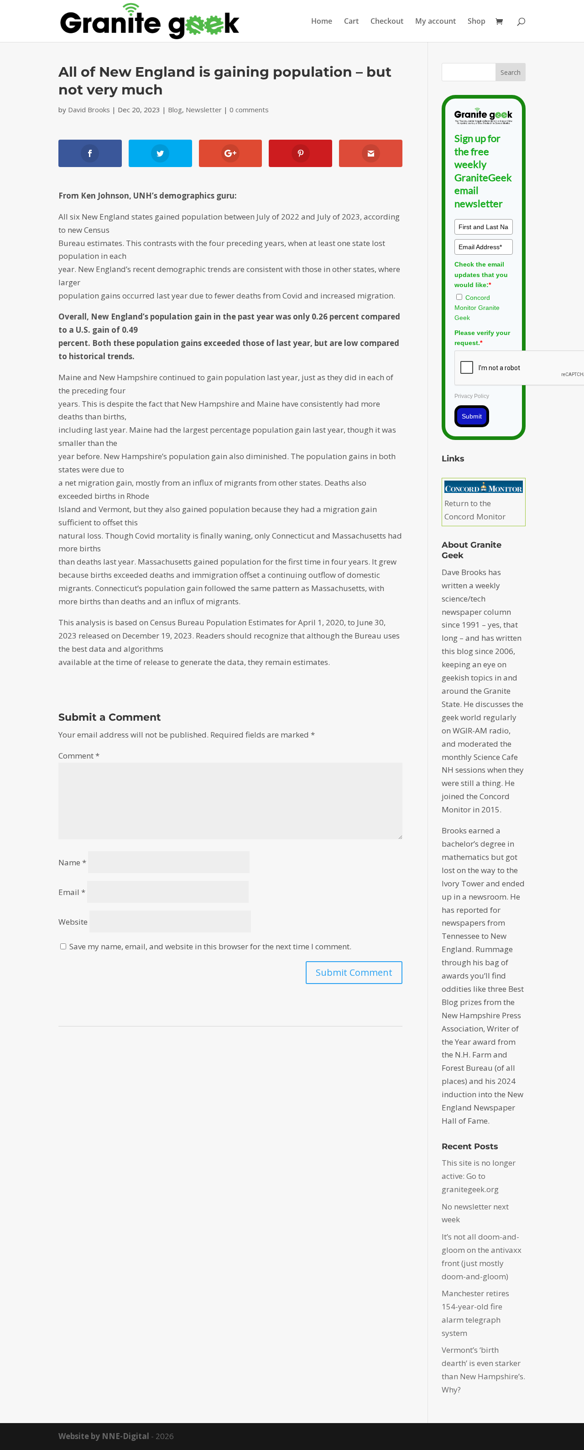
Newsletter (204, 109)
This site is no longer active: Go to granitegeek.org (479, 1175)
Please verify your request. (482, 337)
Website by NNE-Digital (103, 1436)
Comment (78, 755)
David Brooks (89, 109)
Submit (472, 416)
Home (321, 22)
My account (435, 22)
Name (72, 862)
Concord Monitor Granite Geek (477, 308)
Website (73, 921)
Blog (175, 109)
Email (71, 892)
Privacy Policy (471, 396)
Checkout (386, 22)
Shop (476, 22)
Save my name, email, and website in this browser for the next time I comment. (210, 946)
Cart (351, 22)
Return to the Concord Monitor (475, 510)
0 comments (249, 109)
